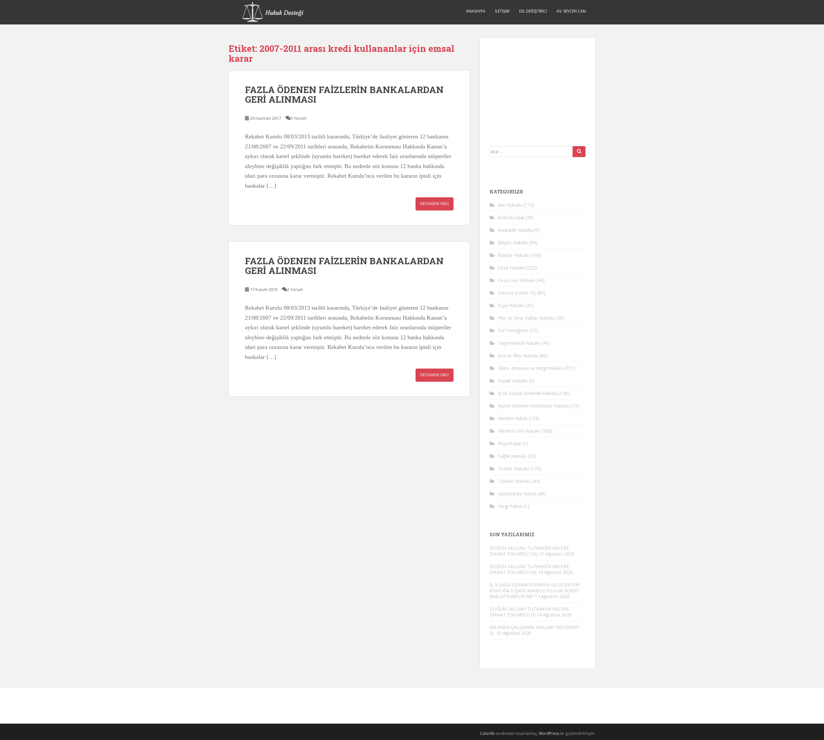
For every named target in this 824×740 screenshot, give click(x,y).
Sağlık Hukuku (512, 456)
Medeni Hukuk (513, 418)
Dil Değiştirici (533, 11)
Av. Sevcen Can (571, 11)
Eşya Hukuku (511, 305)
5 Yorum (298, 118)
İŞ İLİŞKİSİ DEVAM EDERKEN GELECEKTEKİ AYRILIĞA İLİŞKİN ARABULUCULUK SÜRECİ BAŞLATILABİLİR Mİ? (535, 590)
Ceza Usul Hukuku (516, 280)
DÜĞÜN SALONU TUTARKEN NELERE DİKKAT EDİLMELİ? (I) (529, 612)
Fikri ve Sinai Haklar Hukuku (526, 318)
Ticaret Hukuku (513, 468)
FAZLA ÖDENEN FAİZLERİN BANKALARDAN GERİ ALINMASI (344, 95)
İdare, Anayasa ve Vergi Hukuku (530, 368)
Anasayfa (475, 11)
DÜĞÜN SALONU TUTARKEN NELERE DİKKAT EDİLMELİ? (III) (529, 551)
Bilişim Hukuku (513, 242)
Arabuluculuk (511, 217)
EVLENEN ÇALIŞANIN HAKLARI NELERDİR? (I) (534, 630)
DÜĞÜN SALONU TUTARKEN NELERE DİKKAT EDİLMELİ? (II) (529, 569)
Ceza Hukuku (511, 268)
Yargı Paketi (510, 506)
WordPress (549, 733)
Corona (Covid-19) (517, 293)
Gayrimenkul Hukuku (519, 343)
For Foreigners (513, 330)
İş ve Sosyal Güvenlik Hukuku (528, 393)
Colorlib (487, 733)
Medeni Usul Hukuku (519, 431)
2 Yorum (295, 289)
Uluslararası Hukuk (517, 494)
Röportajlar (509, 443)
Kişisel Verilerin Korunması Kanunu (533, 406)
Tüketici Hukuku (514, 481)
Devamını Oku (434, 203)
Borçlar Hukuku (514, 255)
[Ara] (579, 151)
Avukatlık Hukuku (515, 230)
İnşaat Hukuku (513, 381)
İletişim (502, 11)
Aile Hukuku (510, 205)
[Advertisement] (538, 87)
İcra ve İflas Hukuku (518, 355)
